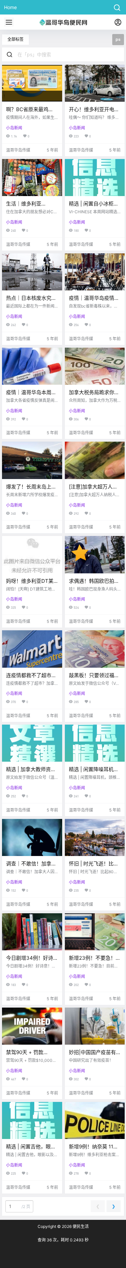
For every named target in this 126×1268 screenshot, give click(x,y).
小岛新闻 (14, 127)
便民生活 (80, 1226)
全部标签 (15, 39)
